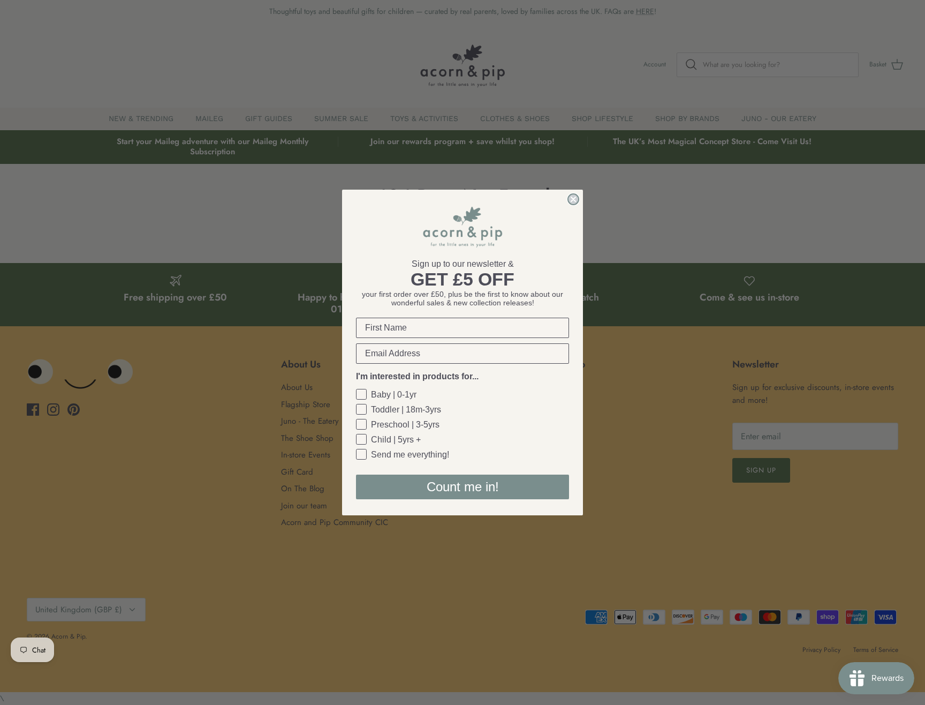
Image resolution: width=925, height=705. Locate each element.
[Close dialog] (573, 199)
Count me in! (463, 486)
